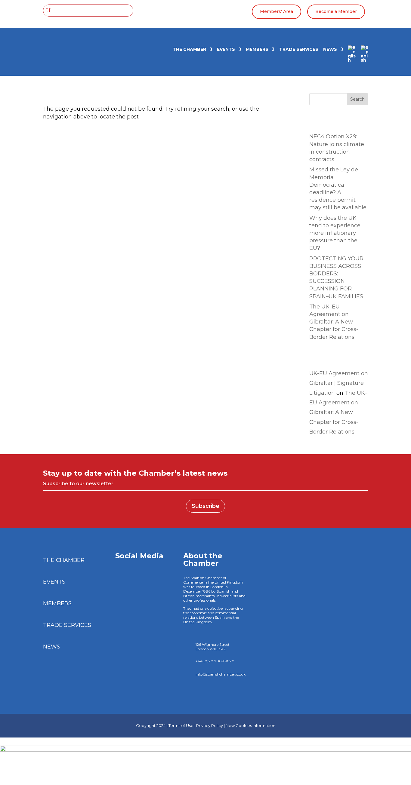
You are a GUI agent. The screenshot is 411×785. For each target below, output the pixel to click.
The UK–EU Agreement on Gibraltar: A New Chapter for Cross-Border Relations (333, 321)
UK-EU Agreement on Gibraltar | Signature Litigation (338, 383)
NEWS (330, 49)
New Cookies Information (250, 725)
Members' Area (276, 11)
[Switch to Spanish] (365, 56)
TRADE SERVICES (298, 49)
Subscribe (205, 506)
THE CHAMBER (189, 49)
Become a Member (336, 11)
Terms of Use (180, 725)
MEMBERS (257, 49)
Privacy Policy (209, 725)
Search (357, 99)
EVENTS (226, 49)
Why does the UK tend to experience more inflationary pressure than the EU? (334, 233)
